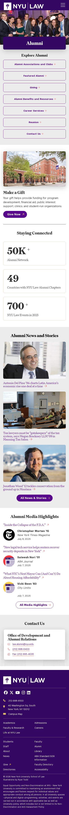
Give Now (13, 214)
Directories (9, 769)
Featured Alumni (33, 75)
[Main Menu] (63, 5)
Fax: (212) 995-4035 (23, 654)
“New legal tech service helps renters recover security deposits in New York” (31, 549)
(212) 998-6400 (21, 649)
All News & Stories (33, 498)
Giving (33, 87)
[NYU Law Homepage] (24, 5)
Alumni (37, 746)
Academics (9, 722)
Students (8, 741)
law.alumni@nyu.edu (23, 644)
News (6, 756)
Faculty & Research (13, 727)
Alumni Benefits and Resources (33, 99)
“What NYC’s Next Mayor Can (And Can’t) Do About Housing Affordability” (31, 575)
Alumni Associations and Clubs (33, 64)
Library (38, 751)
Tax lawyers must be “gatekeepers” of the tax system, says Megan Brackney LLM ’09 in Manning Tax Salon (31, 436)
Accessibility (41, 769)
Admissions (40, 722)
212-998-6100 (16, 700)
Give (5, 764)
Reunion (34, 122)
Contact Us (34, 133)
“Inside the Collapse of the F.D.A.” (24, 525)
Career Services (33, 110)
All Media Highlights (33, 605)
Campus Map (15, 714)
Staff (6, 746)
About (6, 751)
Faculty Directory (43, 764)
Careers (38, 727)
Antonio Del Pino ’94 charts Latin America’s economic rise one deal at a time (30, 384)
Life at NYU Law (11, 732)
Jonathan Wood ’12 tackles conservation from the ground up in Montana (34, 487)
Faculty (38, 741)
